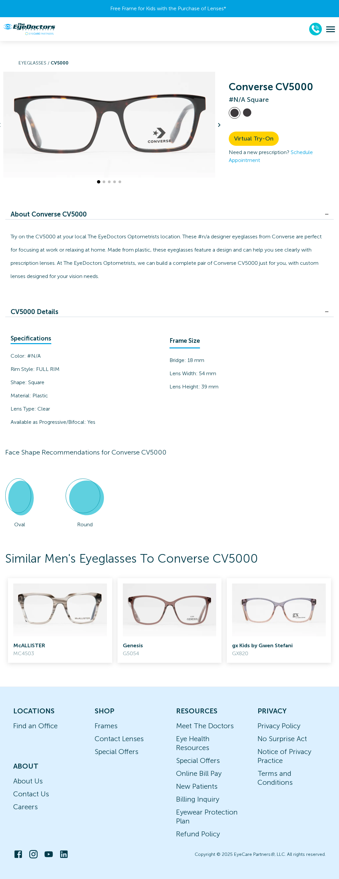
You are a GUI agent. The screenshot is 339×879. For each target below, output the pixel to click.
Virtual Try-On (253, 138)
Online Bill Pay (198, 773)
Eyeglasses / (35, 63)
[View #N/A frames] (234, 113)
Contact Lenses (119, 739)
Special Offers (116, 751)
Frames (106, 726)
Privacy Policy (279, 726)
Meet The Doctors (205, 726)
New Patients (197, 786)
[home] (29, 29)
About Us (28, 781)
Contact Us (31, 794)
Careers (25, 807)
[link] (60, 620)
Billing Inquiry (197, 799)
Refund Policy (198, 834)
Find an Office (35, 726)
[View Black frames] (247, 112)
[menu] (330, 29)
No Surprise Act (282, 739)
